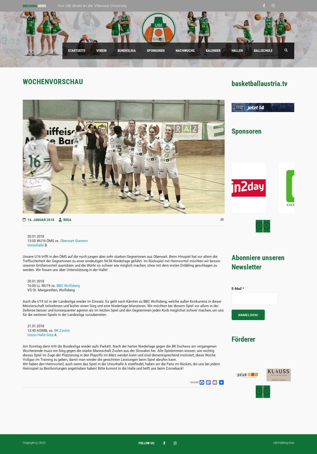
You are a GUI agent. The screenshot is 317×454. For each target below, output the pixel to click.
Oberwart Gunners (74, 241)
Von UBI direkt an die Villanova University (92, 6)
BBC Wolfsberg (68, 286)
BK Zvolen (62, 330)
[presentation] (259, 226)
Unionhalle (35, 245)
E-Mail (238, 289)
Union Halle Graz (40, 335)
